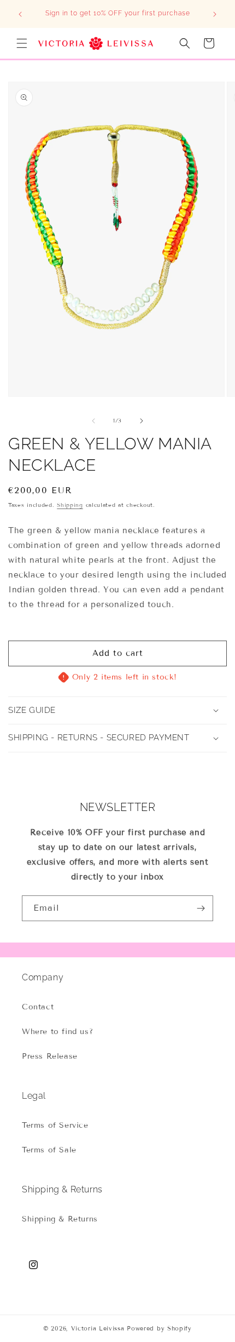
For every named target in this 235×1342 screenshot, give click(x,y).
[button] (22, 43)
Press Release (50, 1056)
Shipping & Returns (60, 1219)
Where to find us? (57, 1031)
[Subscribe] (201, 908)
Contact (38, 1007)
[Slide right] (142, 421)
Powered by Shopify (159, 1328)
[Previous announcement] (20, 14)
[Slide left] (93, 421)
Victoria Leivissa (98, 1328)
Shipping (70, 505)
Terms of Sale (49, 1150)
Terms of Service (55, 1125)
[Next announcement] (215, 14)
